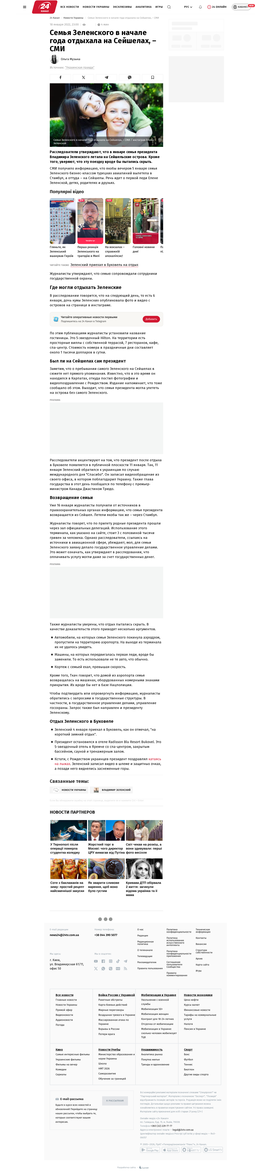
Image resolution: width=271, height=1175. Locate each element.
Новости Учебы (109, 1049)
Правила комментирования (176, 974)
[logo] (45, 7)
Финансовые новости (197, 1010)
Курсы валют (192, 1004)
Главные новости (66, 999)
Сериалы (61, 1074)
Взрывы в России (108, 1029)
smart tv (191, 1150)
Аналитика (144, 6)
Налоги (188, 1024)
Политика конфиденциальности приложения (178, 953)
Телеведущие (144, 956)
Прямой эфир (64, 1010)
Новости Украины (96, 6)
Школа (102, 1063)
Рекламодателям (146, 962)
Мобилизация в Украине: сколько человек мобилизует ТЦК (159, 1033)
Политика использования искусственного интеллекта (175, 941)
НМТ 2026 (104, 1068)
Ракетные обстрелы (110, 999)
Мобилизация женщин (155, 1014)
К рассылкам (115, 1100)
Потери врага (106, 1034)
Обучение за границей (112, 1078)
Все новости (69, 6)
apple (170, 1150)
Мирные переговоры (111, 1010)
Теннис (188, 1064)
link (96, 961)
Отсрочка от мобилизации (157, 1024)
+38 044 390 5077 (106, 935)
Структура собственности (204, 951)
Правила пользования (150, 968)
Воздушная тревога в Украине (116, 1015)
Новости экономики (198, 995)
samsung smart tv (213, 1150)
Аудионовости (64, 1019)
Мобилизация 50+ (152, 1009)
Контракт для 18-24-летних (157, 1019)
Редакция (142, 936)
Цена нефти (191, 999)
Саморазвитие (107, 1073)
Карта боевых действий (112, 1004)
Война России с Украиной (116, 995)
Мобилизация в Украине (158, 995)
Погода (60, 1024)
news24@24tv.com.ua (64, 935)
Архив (199, 959)
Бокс (187, 1054)
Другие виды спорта (196, 1074)
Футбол (188, 1059)
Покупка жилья (150, 1059)
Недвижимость (152, 1049)
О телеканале (145, 950)
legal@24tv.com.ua (183, 1129)
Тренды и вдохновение (155, 1064)
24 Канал (55, 18)
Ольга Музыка (70, 59)
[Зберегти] (152, 77)
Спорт (188, 1049)
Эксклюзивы (122, 6)
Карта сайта (202, 965)
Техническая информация (203, 930)
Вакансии (201, 944)
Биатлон (189, 1069)
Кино (59, 1049)
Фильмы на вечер (66, 1064)
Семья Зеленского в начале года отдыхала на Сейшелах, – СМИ (123, 18)
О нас (140, 929)
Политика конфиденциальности (178, 930)
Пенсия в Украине (195, 1029)
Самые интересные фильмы (73, 1054)
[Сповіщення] (200, 7)
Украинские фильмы (68, 1059)
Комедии (61, 1069)
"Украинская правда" (79, 67)
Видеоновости (64, 1015)
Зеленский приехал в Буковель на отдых (104, 265)
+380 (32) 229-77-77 (161, 1126)
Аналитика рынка (152, 1054)
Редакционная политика (145, 943)
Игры (159, 6)
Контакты (201, 938)
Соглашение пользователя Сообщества (174, 964)
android (150, 1150)
